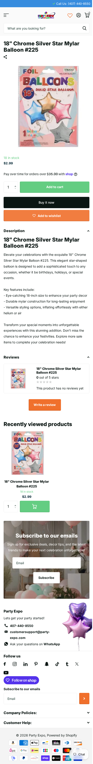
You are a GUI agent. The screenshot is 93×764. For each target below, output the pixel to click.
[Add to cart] (35, 506)
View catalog (6, 15)
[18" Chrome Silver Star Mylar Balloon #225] (27, 453)
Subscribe (46, 578)
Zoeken (84, 28)
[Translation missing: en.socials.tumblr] (67, 664)
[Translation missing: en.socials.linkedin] (25, 664)
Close (46, 712)
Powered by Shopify (62, 735)
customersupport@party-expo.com (30, 635)
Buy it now (46, 202)
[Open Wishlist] (69, 15)
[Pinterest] (36, 664)
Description (14, 230)
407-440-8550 (21, 626)
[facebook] (5, 664)
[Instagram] (15, 664)
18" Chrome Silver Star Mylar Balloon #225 (26, 484)
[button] (16, 183)
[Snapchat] (46, 664)
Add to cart (54, 187)
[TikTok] (57, 664)
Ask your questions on (35, 644)
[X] (77, 664)
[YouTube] (6, 672)
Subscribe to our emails (22, 689)
